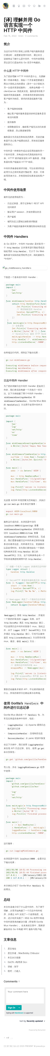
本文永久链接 (14, 957)
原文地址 (12, 948)
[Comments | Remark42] (25, 1010)
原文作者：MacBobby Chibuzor (23, 953)
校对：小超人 (14, 971)
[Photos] (39, 5)
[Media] (24, 5)
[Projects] (19, 5)
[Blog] (14, 5)
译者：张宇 (13, 966)
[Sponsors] (29, 5)
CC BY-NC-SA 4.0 (11, 1046)
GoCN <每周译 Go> (17, 962)
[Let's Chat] (34, 5)
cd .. (9, 1037)
